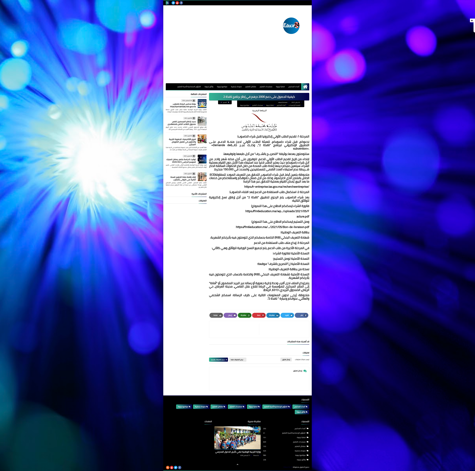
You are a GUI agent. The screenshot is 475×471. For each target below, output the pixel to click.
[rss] (167, 467)
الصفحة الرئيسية (295, 105)
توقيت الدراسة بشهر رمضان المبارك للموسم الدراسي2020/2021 (181, 160)
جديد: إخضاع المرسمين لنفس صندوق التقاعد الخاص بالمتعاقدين (182, 123)
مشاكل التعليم (250, 86)
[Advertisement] (237, 64)
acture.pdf (303, 216)
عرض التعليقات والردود (218, 359)
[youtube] (177, 3)
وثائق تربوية (209, 86)
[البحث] (167, 3)
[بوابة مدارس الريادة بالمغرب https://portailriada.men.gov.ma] (202, 103)
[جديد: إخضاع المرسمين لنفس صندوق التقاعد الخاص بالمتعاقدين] (202, 121)
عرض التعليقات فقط (237, 359)
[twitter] (173, 3)
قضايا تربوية (280, 86)
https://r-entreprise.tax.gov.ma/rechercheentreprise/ (276, 186)
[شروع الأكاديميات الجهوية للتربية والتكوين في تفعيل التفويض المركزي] (202, 138)
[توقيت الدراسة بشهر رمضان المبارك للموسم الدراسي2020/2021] (202, 159)
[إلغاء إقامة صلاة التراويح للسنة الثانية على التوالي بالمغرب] (202, 176)
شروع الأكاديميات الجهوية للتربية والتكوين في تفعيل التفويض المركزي (182, 141)
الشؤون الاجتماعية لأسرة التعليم (189, 86)
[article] (235, 329)
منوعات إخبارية (236, 86)
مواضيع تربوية (222, 86)
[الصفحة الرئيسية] (305, 86)
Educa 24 (256, 455)
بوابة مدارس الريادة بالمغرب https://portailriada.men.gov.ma (183, 105)
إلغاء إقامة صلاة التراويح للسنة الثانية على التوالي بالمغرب (183, 178)
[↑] (237, 464)
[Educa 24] (291, 26)
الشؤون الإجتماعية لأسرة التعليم (276, 406)
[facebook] (181, 3)
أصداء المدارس (293, 86)
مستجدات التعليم (266, 86)
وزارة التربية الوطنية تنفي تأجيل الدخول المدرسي (238, 452)
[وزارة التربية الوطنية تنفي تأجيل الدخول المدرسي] (237, 437)
